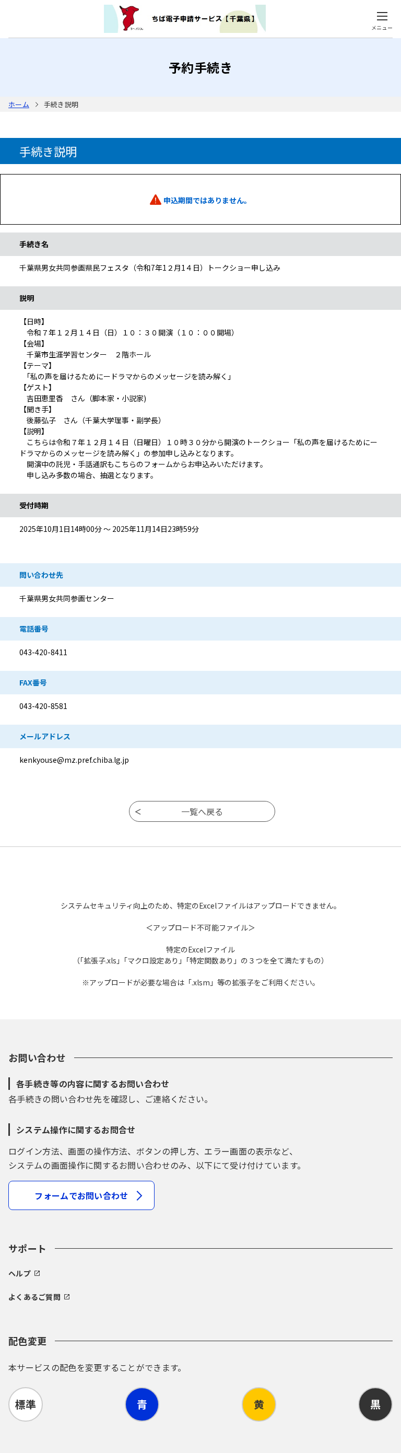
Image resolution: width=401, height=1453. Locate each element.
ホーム (18, 104)
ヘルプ (19, 1273)
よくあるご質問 (34, 1297)
